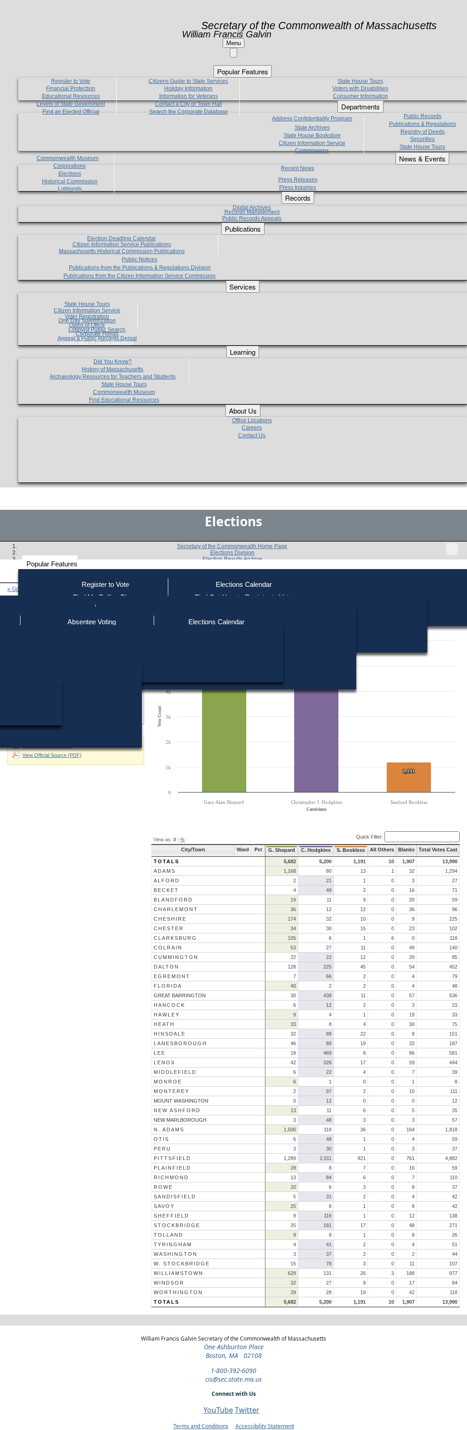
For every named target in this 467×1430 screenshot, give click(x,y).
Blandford (173, 899)
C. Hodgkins (316, 850)
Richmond (171, 1177)
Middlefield (175, 1072)
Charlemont (176, 909)
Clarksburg (175, 938)
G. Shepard (281, 850)
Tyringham (173, 1244)
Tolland (168, 1235)
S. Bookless (351, 850)
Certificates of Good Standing (97, 342)
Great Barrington (180, 995)
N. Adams (169, 1129)
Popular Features (52, 564)
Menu (233, 43)
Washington (175, 1254)
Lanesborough (180, 1043)
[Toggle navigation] (452, 549)
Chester (169, 928)
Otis (161, 1139)
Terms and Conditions (200, 1426)
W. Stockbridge (182, 1263)
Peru (162, 1148)
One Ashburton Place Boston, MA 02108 (234, 1351)
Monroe (168, 1081)
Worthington (178, 1292)
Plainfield (172, 1168)
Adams (165, 871)
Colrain (168, 947)
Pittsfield (172, 1158)
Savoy (164, 1206)
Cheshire (170, 919)
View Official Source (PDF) (52, 755)
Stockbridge (177, 1225)
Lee (160, 1053)
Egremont (172, 976)
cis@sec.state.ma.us (233, 1379)
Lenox (164, 1062)
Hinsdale (170, 1033)
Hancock (169, 1005)
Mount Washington (181, 1101)
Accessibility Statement (264, 1426)
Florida (168, 986)
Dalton (166, 966)
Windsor (169, 1282)
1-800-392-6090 (233, 1370)
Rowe (163, 1187)
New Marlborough (180, 1120)
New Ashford (177, 1110)
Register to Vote (105, 584)
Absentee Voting (91, 622)
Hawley (167, 1014)
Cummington (176, 957)
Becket (166, 890)
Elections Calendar (244, 584)
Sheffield (171, 1215)
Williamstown (178, 1273)
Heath (164, 1024)
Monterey (171, 1091)
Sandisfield (175, 1196)
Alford (167, 880)
